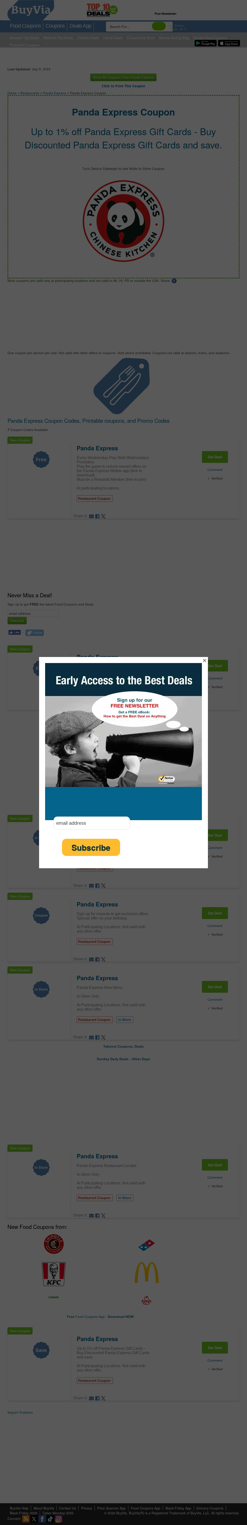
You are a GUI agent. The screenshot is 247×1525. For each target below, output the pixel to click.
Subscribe (91, 847)
